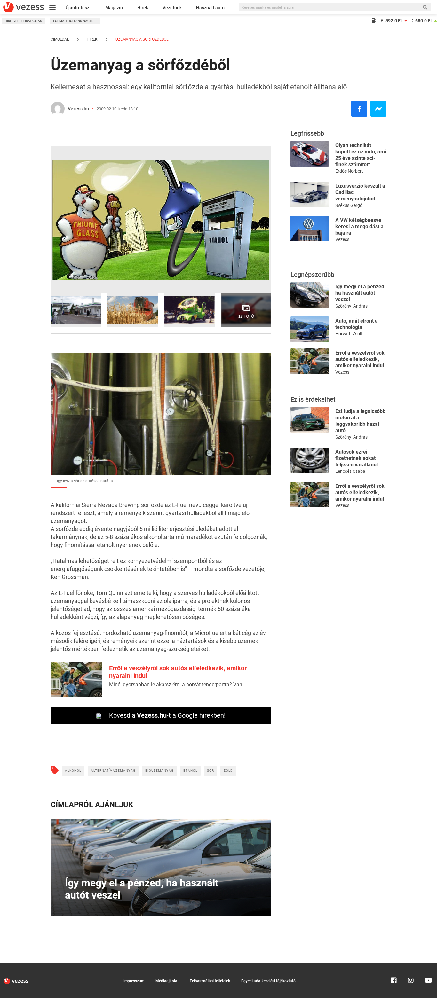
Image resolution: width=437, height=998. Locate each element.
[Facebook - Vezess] (359, 109)
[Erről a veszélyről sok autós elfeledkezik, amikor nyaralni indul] (309, 360)
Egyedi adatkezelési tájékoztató (268, 981)
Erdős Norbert (349, 171)
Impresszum (133, 981)
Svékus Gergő (348, 205)
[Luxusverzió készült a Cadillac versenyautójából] (309, 194)
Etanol (190, 770)
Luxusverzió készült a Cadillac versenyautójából (360, 192)
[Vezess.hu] (58, 109)
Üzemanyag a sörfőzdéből (141, 39)
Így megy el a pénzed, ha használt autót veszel (360, 293)
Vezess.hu (78, 108)
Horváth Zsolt (348, 333)
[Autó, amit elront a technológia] (309, 328)
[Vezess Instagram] (411, 966)
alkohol (73, 770)
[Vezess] (23, 7)
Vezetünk (172, 7)
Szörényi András (351, 305)
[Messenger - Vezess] (378, 109)
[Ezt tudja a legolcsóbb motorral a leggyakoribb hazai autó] (309, 419)
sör (210, 770)
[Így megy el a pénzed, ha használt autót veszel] (309, 294)
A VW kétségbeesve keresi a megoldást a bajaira (359, 226)
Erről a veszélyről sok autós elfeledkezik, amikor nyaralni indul (360, 359)
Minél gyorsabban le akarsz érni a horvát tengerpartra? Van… (177, 685)
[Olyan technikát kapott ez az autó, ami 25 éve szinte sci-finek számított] (309, 153)
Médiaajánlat (167, 981)
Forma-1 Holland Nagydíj (75, 21)
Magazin (114, 7)
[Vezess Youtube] (428, 966)
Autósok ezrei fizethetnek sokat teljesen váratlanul (356, 458)
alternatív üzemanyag (113, 770)
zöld (228, 770)
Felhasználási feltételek (210, 981)
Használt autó (210, 7)
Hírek (142, 7)
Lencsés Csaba (350, 471)
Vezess (342, 239)
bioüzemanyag (159, 770)
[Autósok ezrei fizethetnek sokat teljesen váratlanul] (309, 459)
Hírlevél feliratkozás (23, 21)
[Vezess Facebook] (394, 966)
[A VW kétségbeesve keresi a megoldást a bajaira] (309, 228)
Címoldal (60, 39)
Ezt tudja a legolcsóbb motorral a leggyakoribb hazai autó (360, 420)
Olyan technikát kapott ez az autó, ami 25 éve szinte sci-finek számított (360, 155)
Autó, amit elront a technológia (356, 324)
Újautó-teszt (78, 7)
